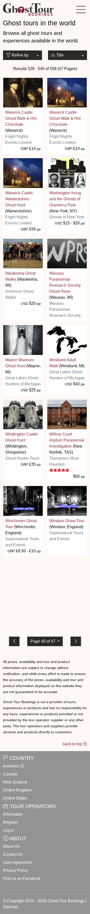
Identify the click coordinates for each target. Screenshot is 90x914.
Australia (11, 766)
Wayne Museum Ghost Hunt (19, 363)
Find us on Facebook (21, 878)
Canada (10, 774)
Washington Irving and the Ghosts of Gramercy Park (65, 199)
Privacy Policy (15, 870)
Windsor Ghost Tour (66, 521)
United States (15, 798)
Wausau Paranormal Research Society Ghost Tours (65, 282)
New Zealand (15, 782)
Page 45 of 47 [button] (43, 641)
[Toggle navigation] (81, 10)
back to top (73, 744)
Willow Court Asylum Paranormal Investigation (66, 440)
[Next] (75, 641)
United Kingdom (17, 790)
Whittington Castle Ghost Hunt (21, 437)
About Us (11, 846)
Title (59, 55)
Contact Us (13, 854)
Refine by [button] (19, 55)
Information (13, 814)
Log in (8, 830)
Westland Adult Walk (62, 363)
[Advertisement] (45, 595)
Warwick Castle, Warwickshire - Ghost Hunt (19, 199)
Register (10, 822)
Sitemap (10, 907)
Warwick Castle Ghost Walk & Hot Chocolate (20, 118)
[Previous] (14, 641)
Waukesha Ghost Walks (20, 276)
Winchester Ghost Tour (21, 524)
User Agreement (17, 862)
